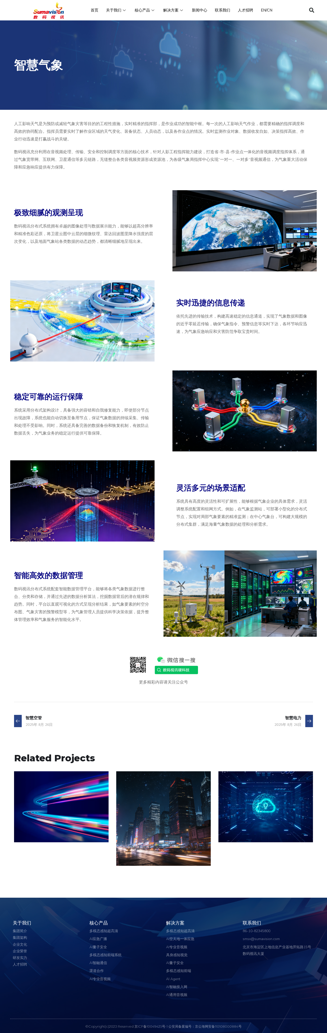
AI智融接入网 (35, 830)
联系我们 (222, 10)
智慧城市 (138, 845)
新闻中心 (199, 10)
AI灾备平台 (244, 822)
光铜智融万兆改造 (48, 822)
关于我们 (113, 10)
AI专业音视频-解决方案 (145, 854)
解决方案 (171, 10)
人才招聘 (245, 10)
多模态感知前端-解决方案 (250, 830)
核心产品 (142, 10)
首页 (94, 10)
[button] (312, 10)
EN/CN (266, 10)
